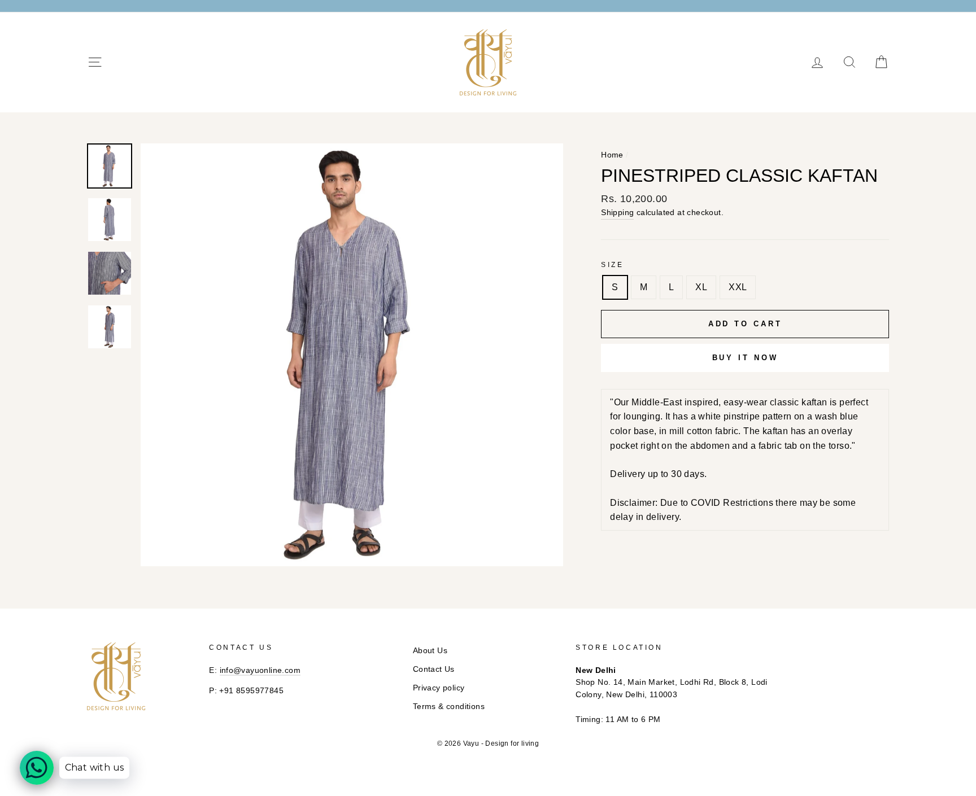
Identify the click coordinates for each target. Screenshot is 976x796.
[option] (352, 354)
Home (612, 155)
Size (612, 265)
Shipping (617, 212)
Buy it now (745, 357)
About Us (430, 650)
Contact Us (434, 669)
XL (701, 287)
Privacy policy (439, 688)
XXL (738, 287)
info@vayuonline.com (260, 670)
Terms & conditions (449, 706)
